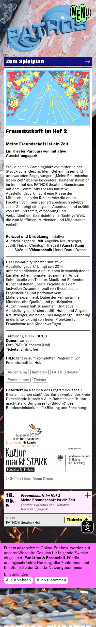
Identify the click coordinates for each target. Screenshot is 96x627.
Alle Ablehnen (18, 579)
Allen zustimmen (51, 579)
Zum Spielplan (25, 62)
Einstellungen (16, 574)
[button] (48, 509)
